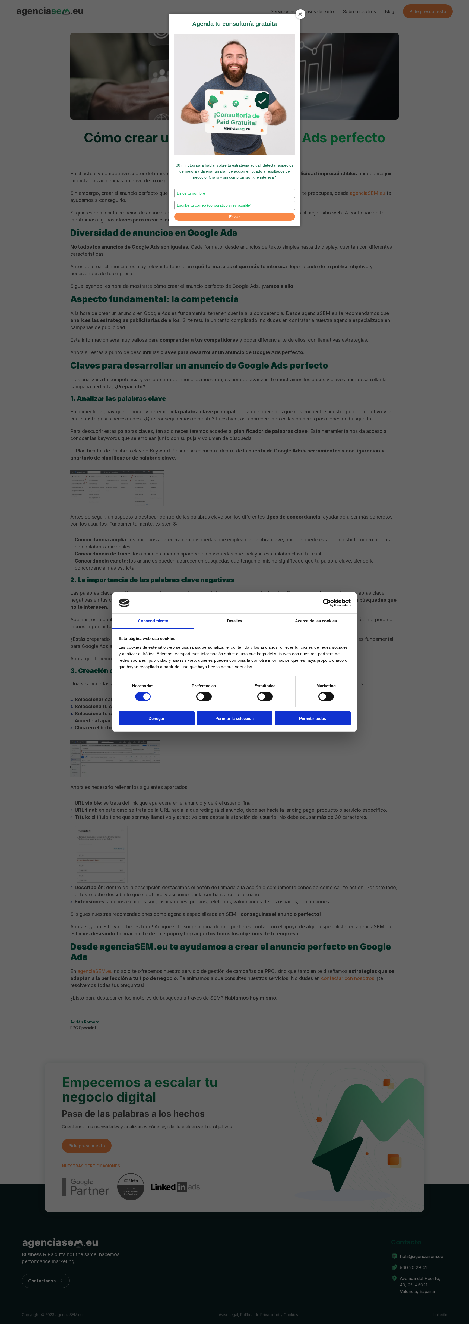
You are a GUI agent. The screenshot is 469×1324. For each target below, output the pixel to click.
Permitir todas (312, 718)
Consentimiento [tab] (153, 621)
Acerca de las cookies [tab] (316, 621)
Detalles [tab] (234, 621)
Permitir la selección (234, 718)
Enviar (234, 216)
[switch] (204, 696)
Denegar (156, 718)
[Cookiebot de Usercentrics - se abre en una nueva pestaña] (327, 603)
